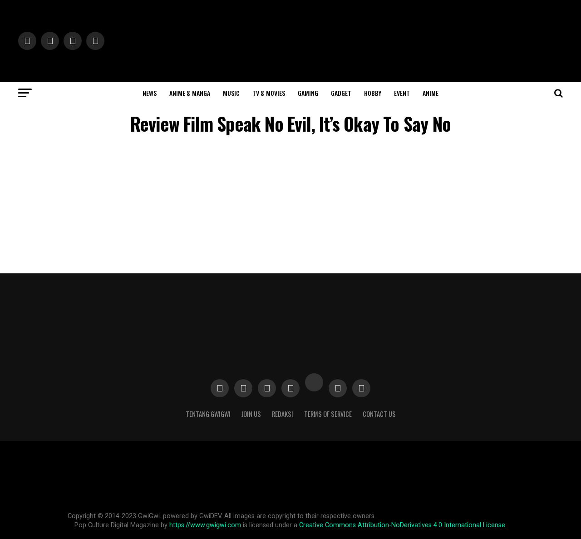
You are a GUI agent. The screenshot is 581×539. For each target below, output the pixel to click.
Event (402, 93)
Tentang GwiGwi (208, 414)
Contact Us (379, 414)
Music (231, 93)
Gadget (341, 93)
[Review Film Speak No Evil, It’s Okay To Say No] (309, 212)
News (150, 93)
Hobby (372, 93)
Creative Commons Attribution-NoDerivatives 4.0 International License (402, 525)
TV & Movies (268, 93)
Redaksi (282, 414)
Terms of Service (328, 414)
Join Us (251, 414)
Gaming (308, 93)
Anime (430, 93)
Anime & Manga (189, 93)
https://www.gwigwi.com (205, 525)
